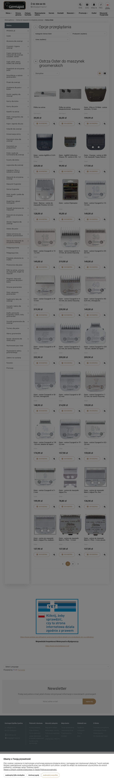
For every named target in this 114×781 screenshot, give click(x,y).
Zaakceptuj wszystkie (50, 775)
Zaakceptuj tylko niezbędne (15, 775)
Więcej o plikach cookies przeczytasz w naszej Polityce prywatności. (30, 770)
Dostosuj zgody (33, 775)
